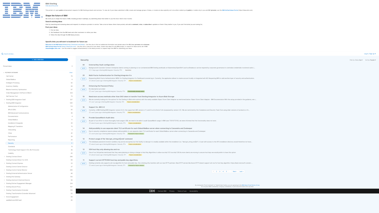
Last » (241, 171)
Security (116, 70)
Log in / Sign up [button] (369, 54)
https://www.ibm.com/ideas (75, 44)
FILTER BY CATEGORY (11, 72)
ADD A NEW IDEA (38, 59)
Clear (71, 72)
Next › (235, 171)
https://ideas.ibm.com (68, 46)
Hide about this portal (51, 6)
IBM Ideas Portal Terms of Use (250, 185)
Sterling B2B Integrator (106, 70)
